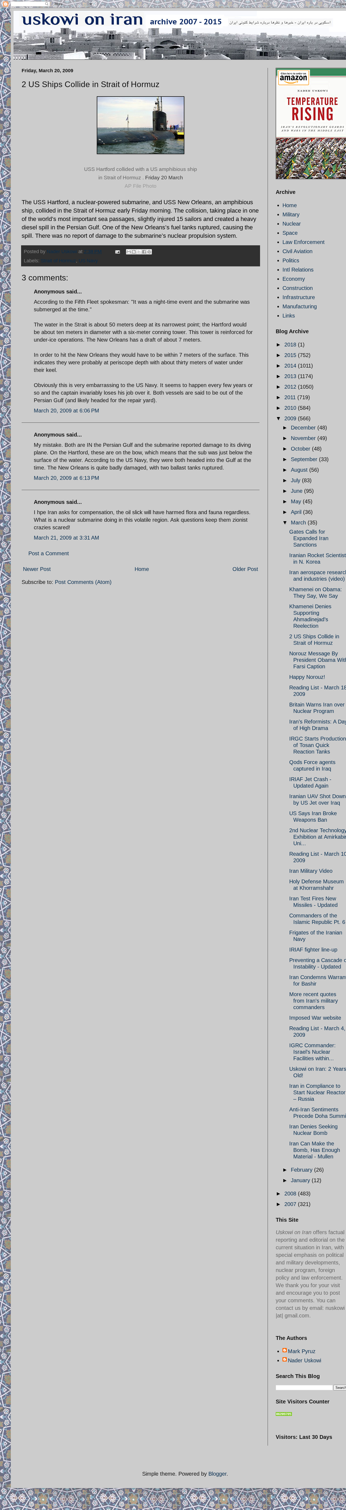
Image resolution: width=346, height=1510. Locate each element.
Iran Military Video (310, 871)
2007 (291, 1204)
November (304, 438)
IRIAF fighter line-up (313, 950)
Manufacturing (299, 306)
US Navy (88, 260)
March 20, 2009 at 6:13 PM (66, 478)
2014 (291, 366)
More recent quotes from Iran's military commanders (313, 1000)
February (302, 1170)
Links (288, 316)
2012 (291, 387)
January (301, 1180)
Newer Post (37, 569)
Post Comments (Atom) (83, 582)
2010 (291, 408)
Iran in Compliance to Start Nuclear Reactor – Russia (317, 1092)
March (299, 523)
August (300, 470)
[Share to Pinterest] (149, 252)
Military (291, 214)
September (305, 459)
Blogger (217, 1474)
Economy (293, 279)
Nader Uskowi (304, 1360)
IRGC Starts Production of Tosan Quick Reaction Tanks (317, 745)
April (297, 512)
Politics (290, 260)
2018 (291, 345)
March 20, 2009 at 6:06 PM (66, 411)
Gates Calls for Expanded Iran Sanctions (308, 538)
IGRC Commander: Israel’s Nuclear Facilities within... (312, 1051)
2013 (291, 376)
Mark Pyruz (301, 1351)
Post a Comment (48, 553)
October (301, 449)
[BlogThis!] (134, 252)
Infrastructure (298, 297)
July (296, 480)
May (297, 501)
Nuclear (291, 224)
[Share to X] (139, 252)
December (304, 428)
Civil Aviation (297, 251)
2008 (291, 1194)
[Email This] (128, 252)
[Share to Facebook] (144, 252)
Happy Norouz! (307, 677)
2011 (290, 397)
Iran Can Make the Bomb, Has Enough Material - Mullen (314, 1150)
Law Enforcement (303, 242)
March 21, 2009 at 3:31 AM (66, 538)
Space (290, 233)
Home (142, 569)
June (297, 491)
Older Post (245, 569)
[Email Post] (117, 251)
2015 (291, 355)
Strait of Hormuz (58, 260)
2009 (291, 418)
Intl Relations (298, 270)
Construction (297, 288)
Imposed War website (315, 1018)
